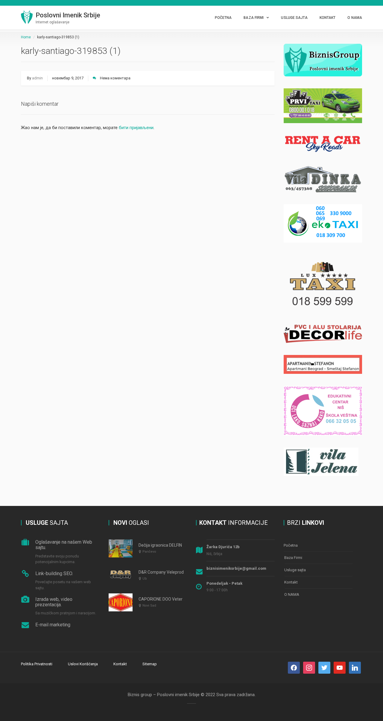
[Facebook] (294, 667)
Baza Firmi (254, 18)
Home (26, 37)
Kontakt (328, 18)
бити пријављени (136, 127)
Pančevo (149, 552)
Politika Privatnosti (36, 664)
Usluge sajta (294, 18)
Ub (144, 579)
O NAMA (354, 18)
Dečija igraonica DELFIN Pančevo (169, 545)
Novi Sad (149, 605)
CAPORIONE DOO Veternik (163, 599)
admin (37, 78)
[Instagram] (309, 667)
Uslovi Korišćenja (83, 664)
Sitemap (149, 664)
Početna (223, 18)
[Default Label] (324, 667)
